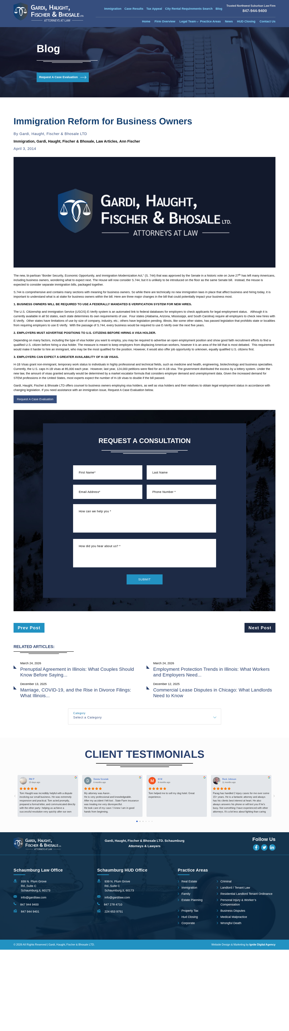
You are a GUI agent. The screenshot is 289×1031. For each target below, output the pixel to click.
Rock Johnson (229, 779)
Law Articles (106, 141)
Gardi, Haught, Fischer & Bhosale (65, 141)
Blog (219, 8)
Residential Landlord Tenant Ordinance (246, 893)
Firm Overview (165, 21)
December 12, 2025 (166, 684)
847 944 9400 (29, 904)
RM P (31, 779)
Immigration (112, 8)
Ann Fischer (129, 141)
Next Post (260, 627)
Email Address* (89, 492)
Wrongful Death (230, 923)
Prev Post (29, 627)
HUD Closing (246, 21)
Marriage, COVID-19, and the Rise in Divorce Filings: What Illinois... (75, 692)
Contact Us (267, 21)
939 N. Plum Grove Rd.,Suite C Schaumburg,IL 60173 (35, 886)
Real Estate (189, 881)
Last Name (160, 472)
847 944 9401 (30, 911)
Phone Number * (164, 492)
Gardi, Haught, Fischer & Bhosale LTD (53, 134)
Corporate (188, 923)
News (229, 21)
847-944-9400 (255, 11)
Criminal (225, 881)
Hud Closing (189, 917)
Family (185, 893)
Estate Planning (192, 900)
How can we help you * (95, 511)
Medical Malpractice (233, 917)
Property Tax (189, 910)
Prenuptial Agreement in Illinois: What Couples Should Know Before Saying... (77, 672)
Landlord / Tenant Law (235, 887)
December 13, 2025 (33, 684)
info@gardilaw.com (33, 897)
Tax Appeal (154, 8)
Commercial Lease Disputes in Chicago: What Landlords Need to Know (212, 692)
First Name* (87, 472)
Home (146, 21)
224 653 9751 (114, 911)
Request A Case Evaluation (58, 77)
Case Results (133, 8)
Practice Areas (210, 21)
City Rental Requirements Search (189, 8)
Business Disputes (232, 910)
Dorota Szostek (101, 779)
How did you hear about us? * (100, 546)
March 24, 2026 (30, 663)
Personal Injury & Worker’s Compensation (238, 902)
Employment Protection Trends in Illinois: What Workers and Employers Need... (211, 672)
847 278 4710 (113, 904)
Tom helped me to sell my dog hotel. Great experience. (172, 795)
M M (160, 779)
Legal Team (187, 21)
